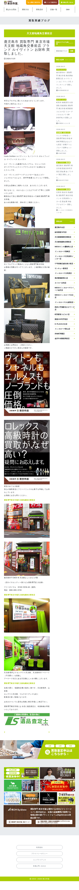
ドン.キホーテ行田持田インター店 (64, 257)
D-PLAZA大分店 (61, 324)
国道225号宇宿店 (61, 319)
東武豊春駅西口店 (61, 278)
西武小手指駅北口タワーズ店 (64, 308)
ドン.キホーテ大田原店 (63, 273)
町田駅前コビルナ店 (62, 314)
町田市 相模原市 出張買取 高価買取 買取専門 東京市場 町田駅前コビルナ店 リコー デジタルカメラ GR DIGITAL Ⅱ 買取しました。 (65, 109)
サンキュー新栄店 (61, 268)
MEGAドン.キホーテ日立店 (64, 296)
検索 (71, 51)
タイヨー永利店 (60, 283)
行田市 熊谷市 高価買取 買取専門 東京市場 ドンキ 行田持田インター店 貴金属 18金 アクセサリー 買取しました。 (65, 199)
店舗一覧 (53, 9)
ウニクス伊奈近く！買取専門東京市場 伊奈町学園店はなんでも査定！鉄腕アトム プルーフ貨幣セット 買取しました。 (65, 141)
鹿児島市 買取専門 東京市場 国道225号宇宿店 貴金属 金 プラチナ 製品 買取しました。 (65, 169)
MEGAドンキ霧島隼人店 (64, 247)
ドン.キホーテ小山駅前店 (64, 302)
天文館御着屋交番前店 (63, 237)
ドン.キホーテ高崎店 (62, 251)
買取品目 (39, 9)
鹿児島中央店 (60, 227)
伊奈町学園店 (60, 334)
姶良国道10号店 (61, 232)
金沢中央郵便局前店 (62, 338)
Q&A (68, 9)
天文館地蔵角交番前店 (63, 242)
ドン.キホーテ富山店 (62, 329)
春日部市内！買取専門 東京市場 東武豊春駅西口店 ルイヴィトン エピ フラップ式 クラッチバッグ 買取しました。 (65, 78)
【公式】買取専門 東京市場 (11, 3)
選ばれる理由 (11, 9)
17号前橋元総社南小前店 (64, 263)
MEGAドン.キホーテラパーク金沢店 (64, 289)
